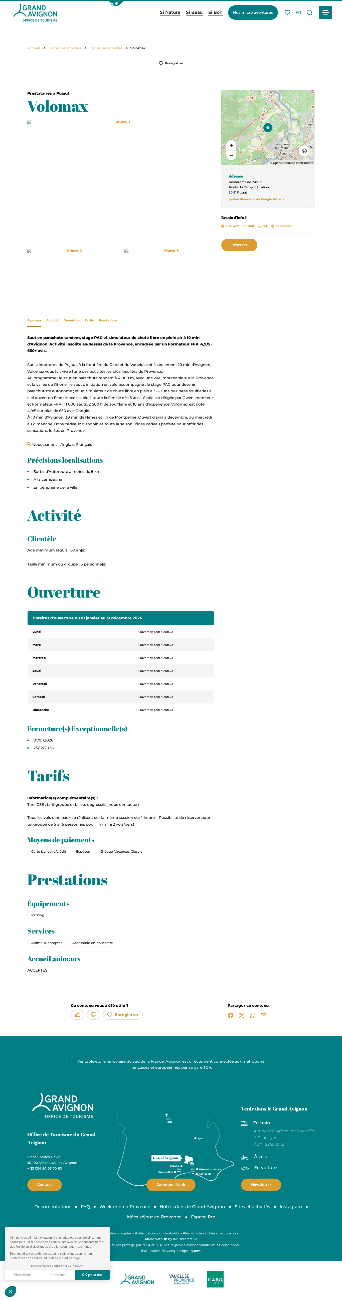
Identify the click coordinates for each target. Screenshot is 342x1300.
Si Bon (215, 12)
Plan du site (192, 1233)
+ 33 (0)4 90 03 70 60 (44, 1168)
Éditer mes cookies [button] (220, 1233)
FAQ (85, 1206)
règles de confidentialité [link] (190, 1245)
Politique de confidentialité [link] (157, 1233)
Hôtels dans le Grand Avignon (192, 1206)
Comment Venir (171, 1184)
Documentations (52, 1206)
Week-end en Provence (124, 1206)
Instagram (291, 1206)
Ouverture (72, 320)
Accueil (33, 48)
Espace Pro (203, 1216)
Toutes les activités (64, 48)
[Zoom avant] (231, 145)
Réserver (239, 245)
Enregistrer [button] (173, 63)
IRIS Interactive (185, 1239)
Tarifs (89, 320)
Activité (52, 320)
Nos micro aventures (253, 12)
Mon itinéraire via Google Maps (256, 199)
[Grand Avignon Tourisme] (35, 12)
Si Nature (170, 12)
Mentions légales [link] (117, 1233)
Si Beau (194, 12)
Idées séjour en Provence (154, 1216)
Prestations (108, 320)
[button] (116, 3)
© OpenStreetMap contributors (291, 162)
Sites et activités (252, 1206)
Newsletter (261, 1184)
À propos (34, 320)
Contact (44, 1184)
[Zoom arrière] (231, 155)
